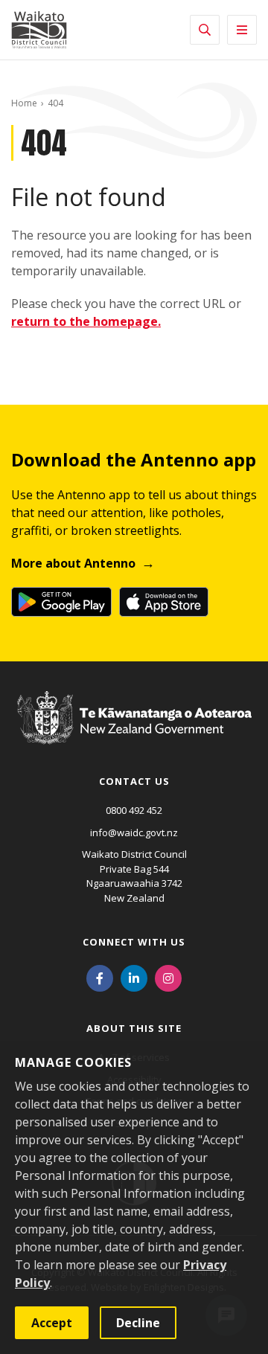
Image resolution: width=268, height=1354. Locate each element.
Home (24, 103)
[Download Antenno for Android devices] (61, 602)
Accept (51, 1323)
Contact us (134, 781)
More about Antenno (73, 563)
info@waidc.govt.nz (134, 832)
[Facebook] (99, 977)
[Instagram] (168, 977)
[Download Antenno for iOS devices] (163, 602)
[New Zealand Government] (134, 731)
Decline (138, 1323)
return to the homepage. (86, 321)
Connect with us (134, 942)
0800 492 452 (134, 810)
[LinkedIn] (134, 977)
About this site (134, 1028)
